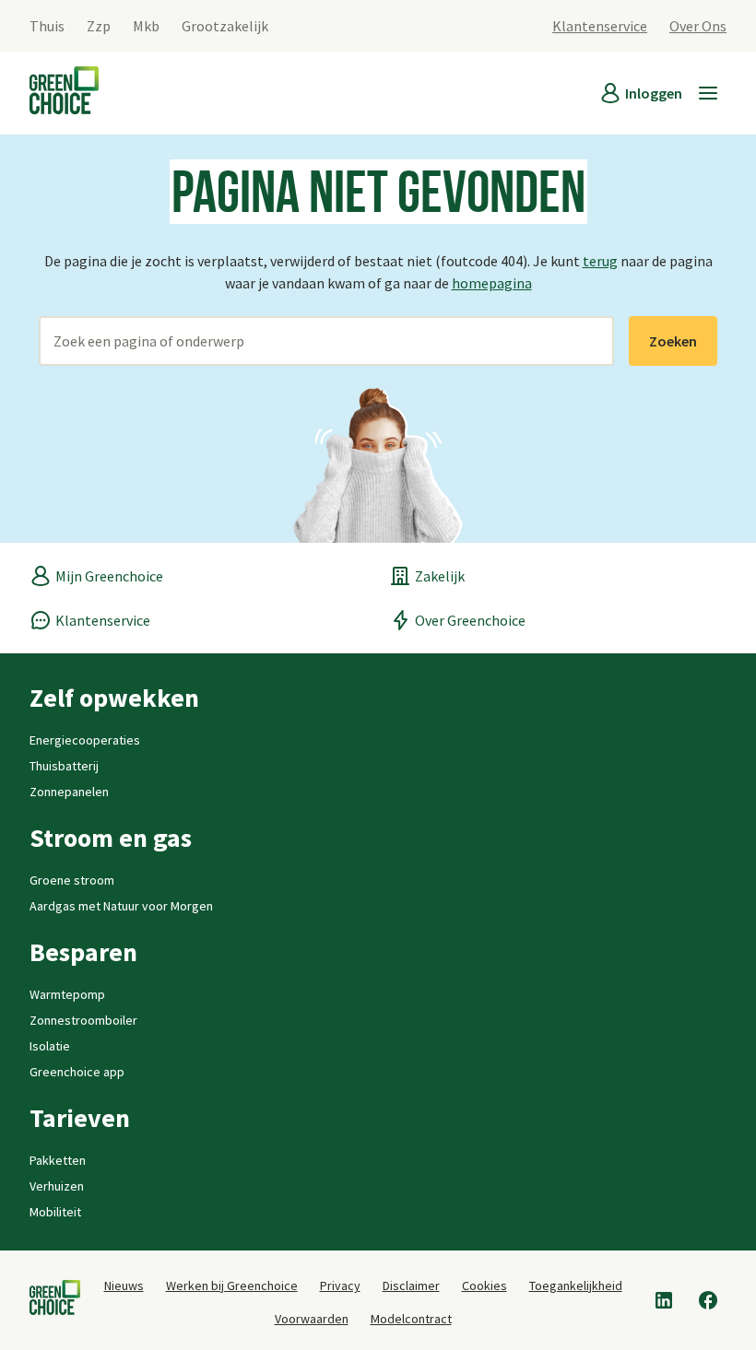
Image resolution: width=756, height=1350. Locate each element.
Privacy (340, 1285)
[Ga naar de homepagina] (55, 1300)
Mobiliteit (55, 1211)
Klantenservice (599, 26)
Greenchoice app (77, 1071)
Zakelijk (440, 576)
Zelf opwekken (114, 697)
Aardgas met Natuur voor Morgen (121, 906)
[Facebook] (708, 1300)
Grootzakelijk (225, 26)
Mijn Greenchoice (109, 576)
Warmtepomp (67, 994)
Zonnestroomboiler (83, 1020)
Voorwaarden (311, 1318)
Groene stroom (72, 880)
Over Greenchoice (470, 620)
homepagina (492, 283)
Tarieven (80, 1118)
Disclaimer (411, 1285)
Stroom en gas (111, 837)
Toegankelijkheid (575, 1285)
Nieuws (124, 1285)
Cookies (484, 1285)
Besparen (83, 952)
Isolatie (50, 1046)
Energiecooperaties (85, 740)
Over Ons (697, 26)
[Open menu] (708, 93)
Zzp (99, 26)
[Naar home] (64, 93)
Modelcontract (411, 1318)
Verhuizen (57, 1186)
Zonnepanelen (69, 791)
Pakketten (58, 1160)
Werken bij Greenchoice (232, 1285)
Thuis (47, 26)
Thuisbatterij (64, 765)
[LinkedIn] (663, 1300)
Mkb (146, 26)
